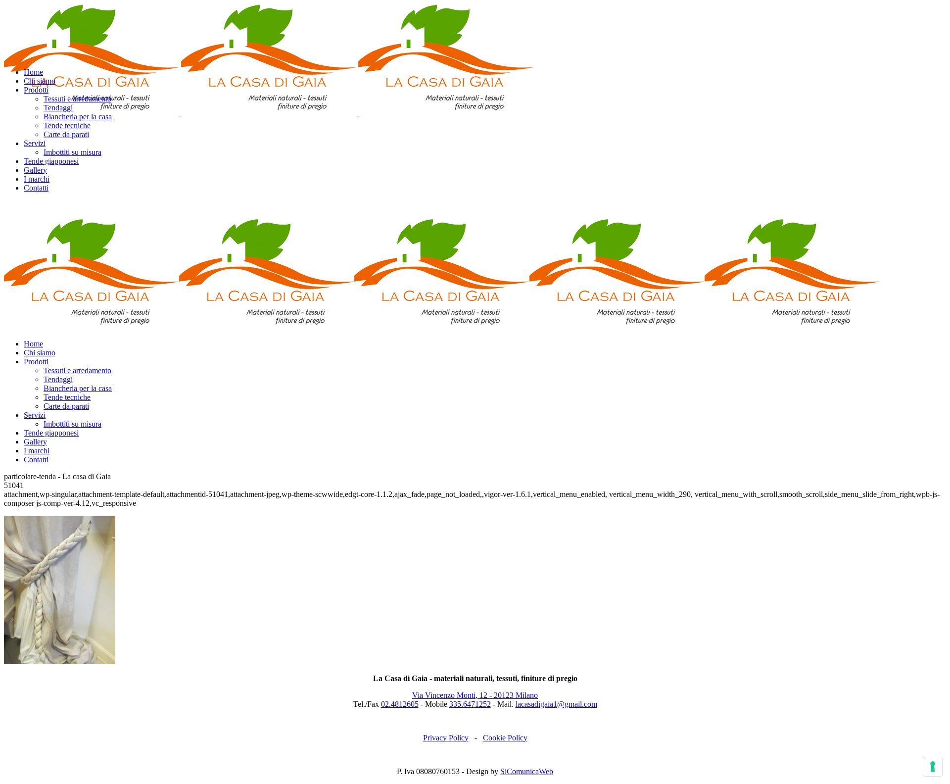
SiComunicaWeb (526, 771)
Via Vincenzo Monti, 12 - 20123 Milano (475, 695)
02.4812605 (400, 704)
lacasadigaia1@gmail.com (556, 704)
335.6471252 (470, 704)
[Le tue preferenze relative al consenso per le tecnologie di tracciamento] (932, 766)
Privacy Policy (446, 738)
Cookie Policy (505, 738)
